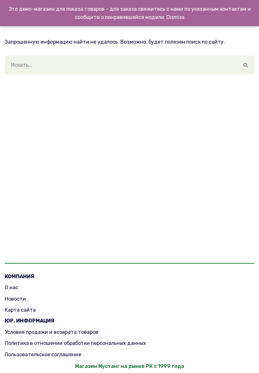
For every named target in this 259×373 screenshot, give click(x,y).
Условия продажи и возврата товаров (51, 332)
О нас (11, 287)
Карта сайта (20, 310)
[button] (245, 65)
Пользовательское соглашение (43, 355)
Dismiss (175, 17)
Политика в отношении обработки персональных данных (75, 343)
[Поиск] (245, 65)
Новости (15, 299)
